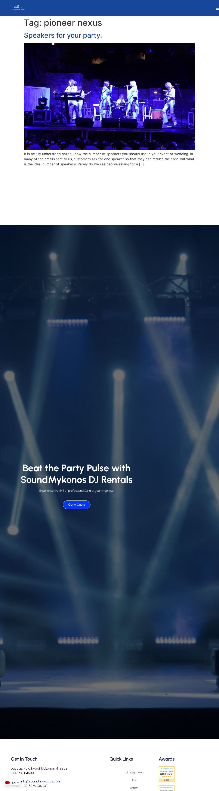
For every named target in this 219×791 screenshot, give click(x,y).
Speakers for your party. (63, 35)
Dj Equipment (134, 772)
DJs (134, 780)
